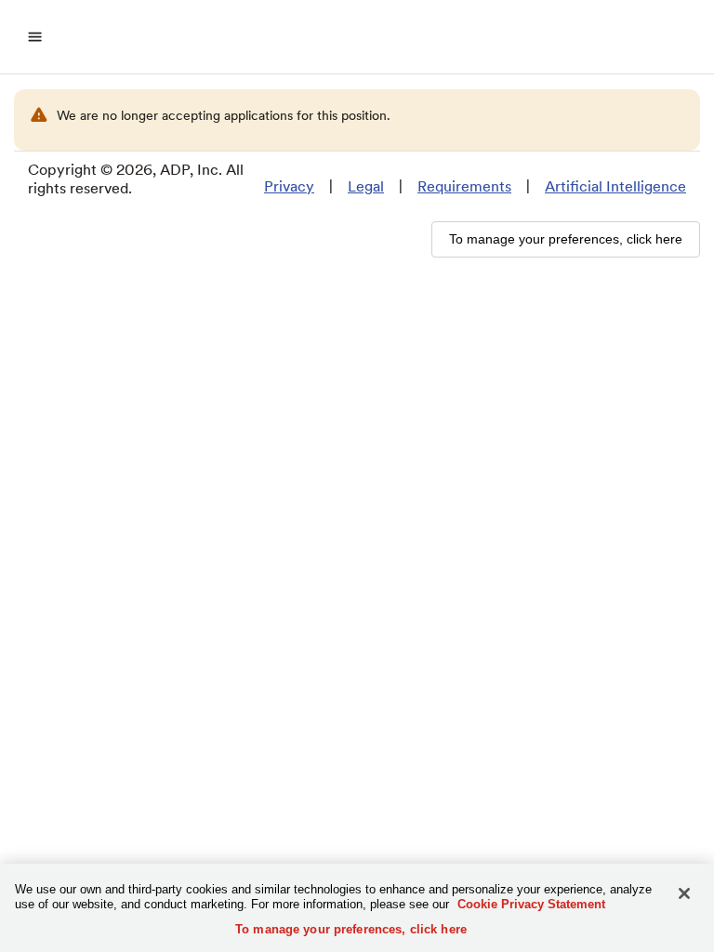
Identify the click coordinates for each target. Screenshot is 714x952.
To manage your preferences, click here (351, 929)
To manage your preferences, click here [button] (565, 238)
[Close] (684, 893)
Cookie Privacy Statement (531, 904)
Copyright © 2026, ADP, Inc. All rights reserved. (136, 179)
